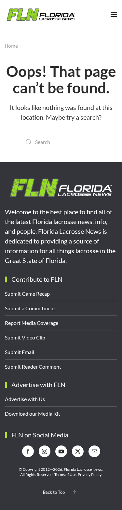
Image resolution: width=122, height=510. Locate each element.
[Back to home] (40, 14)
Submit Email (19, 352)
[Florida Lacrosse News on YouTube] (61, 451)
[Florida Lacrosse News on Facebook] (28, 451)
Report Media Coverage (31, 323)
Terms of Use (65, 474)
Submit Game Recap (27, 294)
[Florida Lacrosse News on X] (78, 451)
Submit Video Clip (25, 337)
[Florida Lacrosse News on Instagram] (44, 451)
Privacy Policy (89, 474)
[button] (114, 14)
